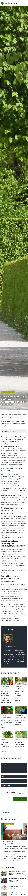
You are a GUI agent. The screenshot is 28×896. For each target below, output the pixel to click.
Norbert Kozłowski (8, 421)
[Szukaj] (3, 812)
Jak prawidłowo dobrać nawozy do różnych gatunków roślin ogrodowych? (7, 722)
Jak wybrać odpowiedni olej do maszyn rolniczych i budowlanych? (17, 880)
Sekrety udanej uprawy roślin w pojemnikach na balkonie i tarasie (18, 873)
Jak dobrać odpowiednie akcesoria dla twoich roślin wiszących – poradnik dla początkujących (6, 696)
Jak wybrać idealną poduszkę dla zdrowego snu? (17, 887)
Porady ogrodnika (8, 392)
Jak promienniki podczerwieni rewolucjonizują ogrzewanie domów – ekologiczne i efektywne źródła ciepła (13, 846)
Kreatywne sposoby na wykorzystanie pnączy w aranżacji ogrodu (7, 746)
